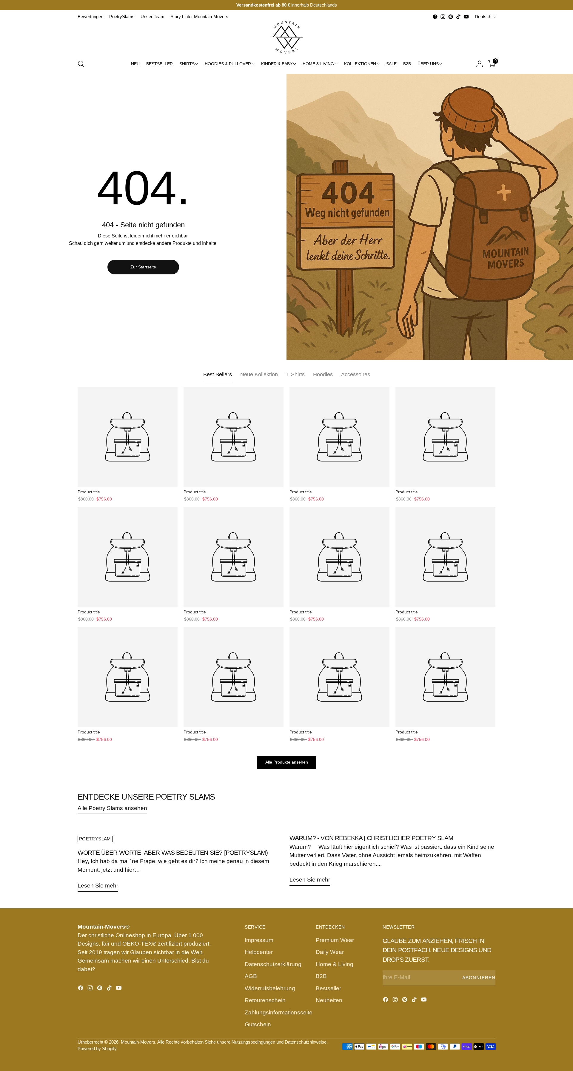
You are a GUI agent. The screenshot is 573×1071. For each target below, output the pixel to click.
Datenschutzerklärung (273, 964)
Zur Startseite (143, 267)
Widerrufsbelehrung (270, 988)
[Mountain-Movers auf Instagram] (443, 16)
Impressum (259, 940)
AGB (251, 976)
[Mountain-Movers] (286, 37)
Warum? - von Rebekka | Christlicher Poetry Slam (371, 837)
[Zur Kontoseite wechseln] (480, 64)
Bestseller (328, 988)
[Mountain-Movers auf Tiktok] (458, 16)
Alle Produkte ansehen (286, 762)
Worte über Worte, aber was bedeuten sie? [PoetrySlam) (173, 852)
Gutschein (258, 1024)
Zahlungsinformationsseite (278, 1012)
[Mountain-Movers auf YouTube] (466, 16)
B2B (321, 976)
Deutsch (483, 16)
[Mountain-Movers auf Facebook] (435, 16)
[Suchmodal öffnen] (81, 64)
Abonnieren (478, 977)
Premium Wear (335, 940)
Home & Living (334, 964)
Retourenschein (265, 1000)
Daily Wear (330, 952)
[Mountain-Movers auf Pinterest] (450, 16)
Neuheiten (329, 1000)
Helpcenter (259, 952)
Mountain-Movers (138, 1042)
